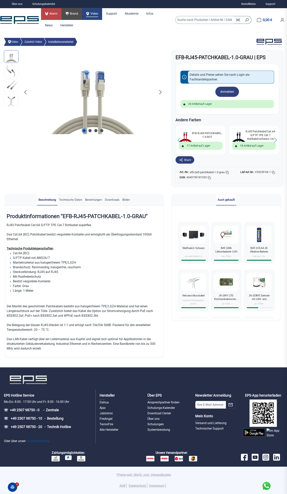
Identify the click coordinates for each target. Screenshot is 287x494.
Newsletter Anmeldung (213, 395)
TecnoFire (106, 424)
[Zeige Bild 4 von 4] (101, 130)
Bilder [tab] (126, 200)
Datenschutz (137, 486)
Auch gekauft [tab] (226, 200)
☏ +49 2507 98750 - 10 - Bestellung (33, 418)
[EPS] (269, 42)
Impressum (157, 486)
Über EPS (154, 395)
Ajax (103, 408)
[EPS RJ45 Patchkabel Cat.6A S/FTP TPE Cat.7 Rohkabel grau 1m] (93, 92)
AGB (122, 486)
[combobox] (204, 20)
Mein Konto (204, 416)
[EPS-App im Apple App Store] (274, 433)
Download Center (159, 413)
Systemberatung (158, 430)
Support (270, 3)
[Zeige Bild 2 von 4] (90, 130)
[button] (178, 140)
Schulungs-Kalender (161, 408)
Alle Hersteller (109, 430)
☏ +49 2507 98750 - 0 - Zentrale (31, 410)
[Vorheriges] (25, 92)
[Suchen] (246, 20)
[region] (84, 92)
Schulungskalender (43, 3)
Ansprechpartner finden (163, 402)
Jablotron (106, 413)
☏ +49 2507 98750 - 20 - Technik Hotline (37, 427)
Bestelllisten (248, 3)
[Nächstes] (160, 92)
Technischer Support (209, 428)
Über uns (17, 3)
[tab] (47, 200)
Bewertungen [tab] (93, 200)
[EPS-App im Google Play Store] (254, 433)
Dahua (104, 402)
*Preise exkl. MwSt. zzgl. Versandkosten (143, 475)
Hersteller (107, 395)
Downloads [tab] (112, 200)
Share (187, 159)
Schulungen (155, 424)
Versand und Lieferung (210, 423)
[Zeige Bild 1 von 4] (84, 130)
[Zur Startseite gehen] (19, 20)
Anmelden (227, 92)
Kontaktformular (37, 441)
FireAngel (106, 419)
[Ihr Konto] (282, 20)
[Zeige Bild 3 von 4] (95, 130)
